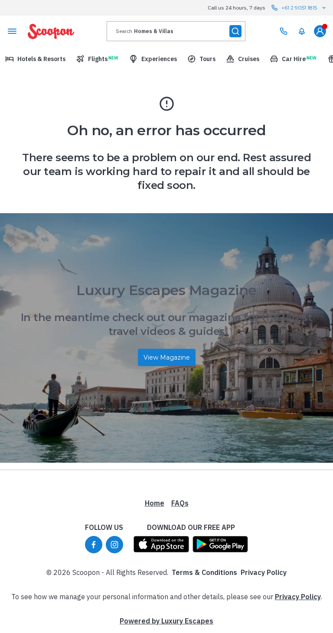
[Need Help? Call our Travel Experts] (284, 31)
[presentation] (176, 31)
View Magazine (167, 357)
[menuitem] (301, 31)
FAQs (180, 503)
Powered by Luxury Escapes (166, 621)
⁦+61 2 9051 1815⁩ (299, 7)
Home (154, 503)
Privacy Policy (264, 572)
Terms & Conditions (204, 572)
